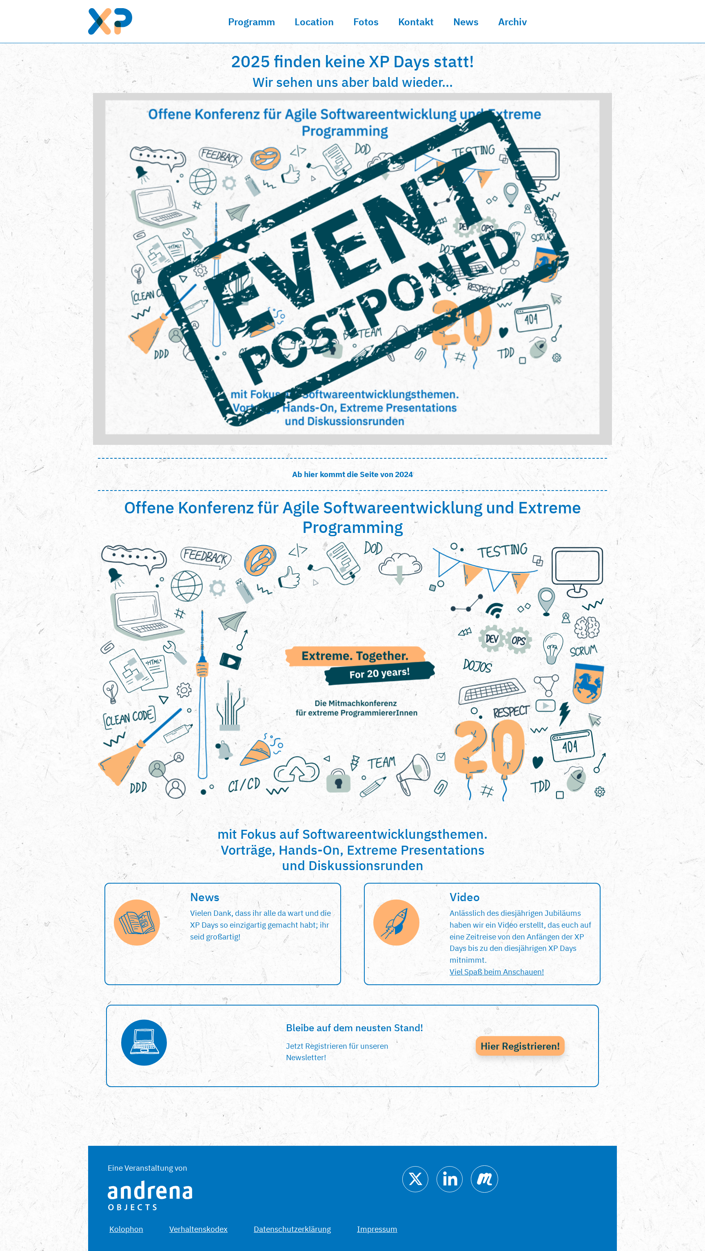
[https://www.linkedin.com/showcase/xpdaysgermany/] (449, 1178)
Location (314, 21)
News (466, 21)
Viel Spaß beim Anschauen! (497, 971)
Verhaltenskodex (198, 1229)
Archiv (512, 21)
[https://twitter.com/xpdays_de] (415, 1178)
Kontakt (416, 21)
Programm (251, 21)
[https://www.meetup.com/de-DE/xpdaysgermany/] (484, 1178)
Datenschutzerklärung (292, 1229)
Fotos (366, 21)
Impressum (377, 1229)
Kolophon (126, 1229)
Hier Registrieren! (520, 1045)
